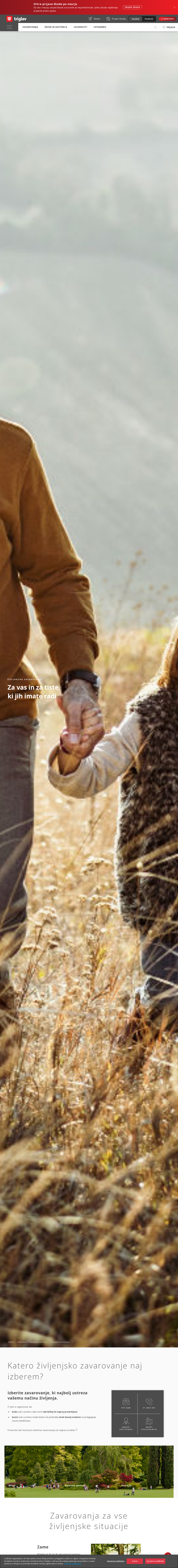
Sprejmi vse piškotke (155, 1561)
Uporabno (100, 27)
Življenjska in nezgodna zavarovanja (32, 1342)
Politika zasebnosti (72, 1563)
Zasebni (135, 18)
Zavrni (135, 1561)
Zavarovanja (30, 27)
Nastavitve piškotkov (116, 1561)
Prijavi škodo (132, 7)
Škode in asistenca (56, 27)
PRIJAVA (171, 27)
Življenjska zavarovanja (59, 1342)
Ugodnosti (80, 27)
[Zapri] (174, 1561)
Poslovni (149, 18)
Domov (11, 1342)
